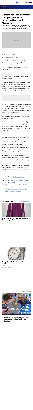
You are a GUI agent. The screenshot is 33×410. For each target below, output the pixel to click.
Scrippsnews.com (18, 177)
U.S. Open (7, 61)
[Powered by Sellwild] (29, 291)
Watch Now (28, 2)
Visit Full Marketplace (26, 201)
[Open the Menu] (2, 2)
